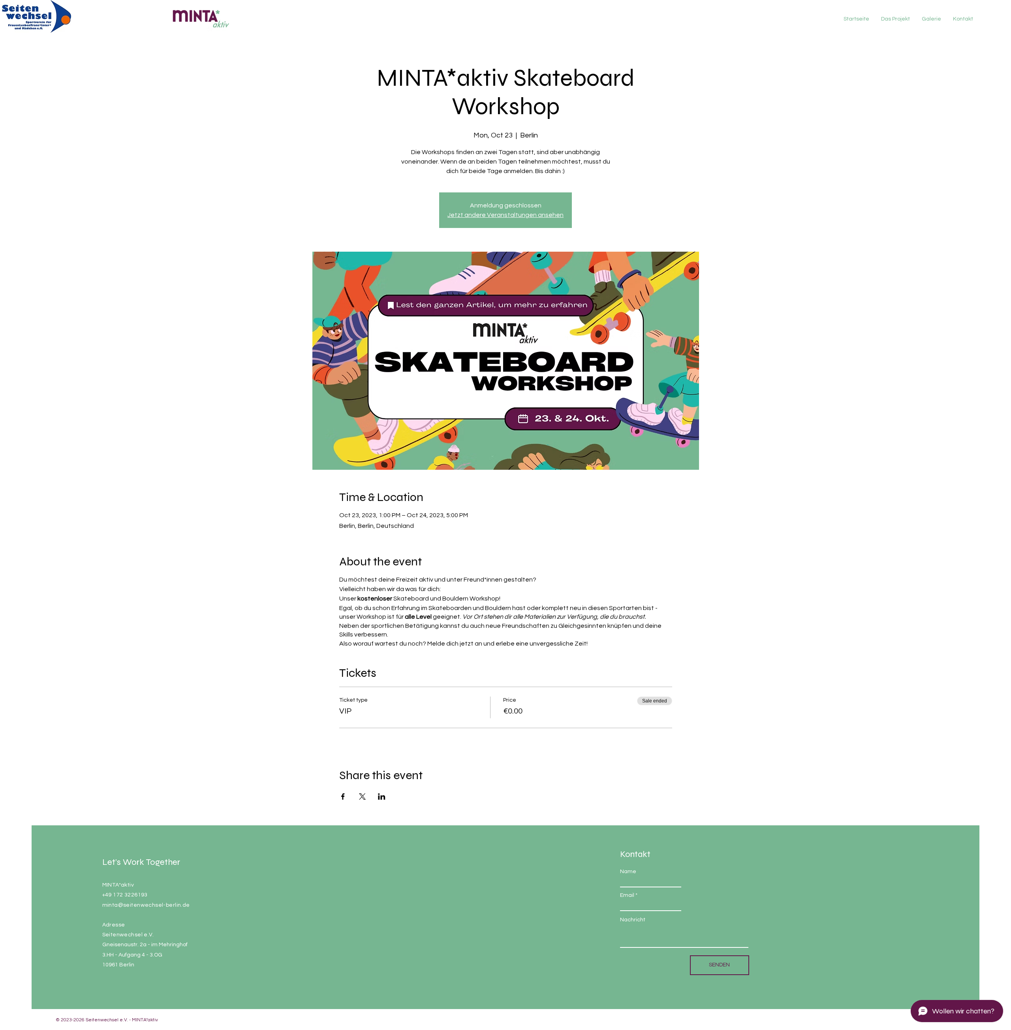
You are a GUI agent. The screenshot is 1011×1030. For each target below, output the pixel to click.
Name (628, 871)
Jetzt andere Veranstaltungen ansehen (505, 215)
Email (627, 895)
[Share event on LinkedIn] (381, 796)
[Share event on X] (362, 796)
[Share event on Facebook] (343, 796)
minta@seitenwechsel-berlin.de (146, 905)
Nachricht (632, 920)
